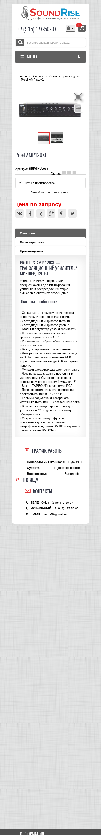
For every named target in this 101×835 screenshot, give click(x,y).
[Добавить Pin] (62, 213)
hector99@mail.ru (55, 514)
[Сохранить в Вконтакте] (19, 213)
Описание (27, 233)
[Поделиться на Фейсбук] (30, 213)
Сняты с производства (65, 76)
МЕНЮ (31, 57)
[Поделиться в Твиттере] (72, 213)
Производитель (31, 251)
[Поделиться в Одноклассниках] (40, 213)
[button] (78, 96)
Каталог (38, 76)
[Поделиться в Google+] (51, 213)
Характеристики (32, 242)
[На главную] (50, 13)
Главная (21, 76)
